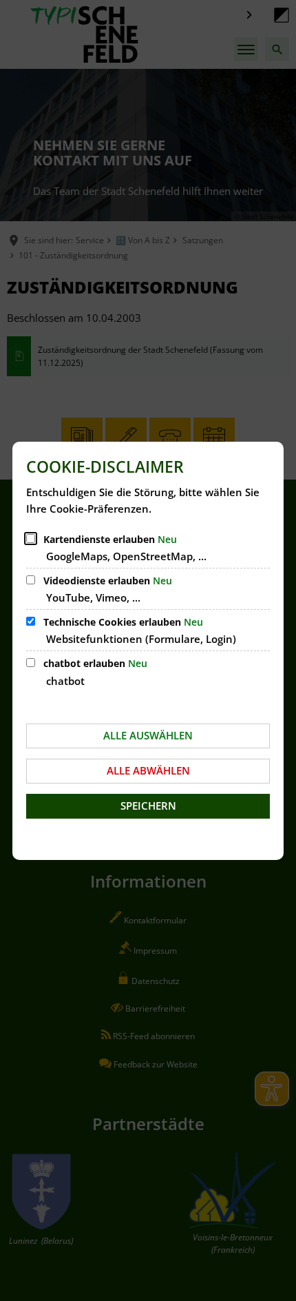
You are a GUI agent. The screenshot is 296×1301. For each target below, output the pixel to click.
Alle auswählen (148, 735)
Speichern (148, 805)
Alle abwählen (148, 770)
